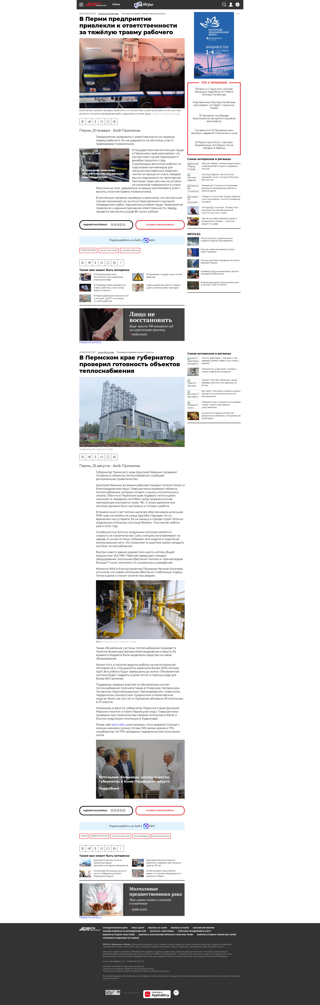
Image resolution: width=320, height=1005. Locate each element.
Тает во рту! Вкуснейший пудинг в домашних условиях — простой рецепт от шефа (219, 221)
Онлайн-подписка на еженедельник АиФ (124, 931)
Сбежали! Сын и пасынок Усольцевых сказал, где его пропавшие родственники (221, 405)
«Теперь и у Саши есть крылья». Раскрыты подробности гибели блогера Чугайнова (214, 92)
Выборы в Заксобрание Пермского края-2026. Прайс (166, 935)
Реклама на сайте (157, 928)
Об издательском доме (115, 928)
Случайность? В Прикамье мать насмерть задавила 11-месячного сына (214, 132)
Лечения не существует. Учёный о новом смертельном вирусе (219, 370)
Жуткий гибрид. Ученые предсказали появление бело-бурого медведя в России (221, 166)
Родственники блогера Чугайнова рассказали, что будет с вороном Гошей (214, 105)
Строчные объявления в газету (194, 931)
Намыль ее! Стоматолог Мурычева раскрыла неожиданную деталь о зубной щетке (220, 188)
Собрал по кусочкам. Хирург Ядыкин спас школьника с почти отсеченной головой (221, 199)
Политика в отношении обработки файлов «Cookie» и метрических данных (136, 971)
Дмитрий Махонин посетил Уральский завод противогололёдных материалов (111, 863)
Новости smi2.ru (90, 342)
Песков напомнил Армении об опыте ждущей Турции (220, 261)
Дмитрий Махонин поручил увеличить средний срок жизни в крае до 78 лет (163, 863)
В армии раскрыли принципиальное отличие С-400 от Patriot (220, 283)
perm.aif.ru (119, 724)
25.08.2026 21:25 (87, 352)
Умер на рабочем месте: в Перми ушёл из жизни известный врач (163, 286)
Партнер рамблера (132, 993)
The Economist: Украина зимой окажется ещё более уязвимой (217, 239)
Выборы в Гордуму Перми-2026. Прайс (216, 935)
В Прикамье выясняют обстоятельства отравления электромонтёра (108, 277)
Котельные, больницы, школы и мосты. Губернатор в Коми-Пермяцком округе (134, 779)
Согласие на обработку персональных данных (123, 966)
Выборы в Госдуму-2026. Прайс (119, 935)
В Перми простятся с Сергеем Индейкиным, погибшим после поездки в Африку (214, 145)
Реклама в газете (180, 928)
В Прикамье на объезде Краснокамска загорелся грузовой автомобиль (214, 118)
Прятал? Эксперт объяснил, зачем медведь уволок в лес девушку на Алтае (219, 383)
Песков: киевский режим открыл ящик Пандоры (218, 250)
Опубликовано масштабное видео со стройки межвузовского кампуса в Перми (164, 873)
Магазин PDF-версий (203, 928)
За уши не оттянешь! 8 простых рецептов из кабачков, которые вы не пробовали (221, 416)
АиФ (177, 113)
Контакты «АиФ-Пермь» (162, 931)
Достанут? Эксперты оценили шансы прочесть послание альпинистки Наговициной (221, 394)
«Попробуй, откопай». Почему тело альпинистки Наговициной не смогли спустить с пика (220, 210)
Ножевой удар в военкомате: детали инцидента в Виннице (220, 272)
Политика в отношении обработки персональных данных (128, 969)
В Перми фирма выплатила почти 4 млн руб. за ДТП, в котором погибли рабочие (111, 298)
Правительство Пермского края (96, 449)
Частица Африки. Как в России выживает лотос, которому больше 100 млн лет (220, 177)
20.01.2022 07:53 (87, 13)
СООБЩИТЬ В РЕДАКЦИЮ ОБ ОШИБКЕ (121, 938)
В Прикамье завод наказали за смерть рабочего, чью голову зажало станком (110, 288)
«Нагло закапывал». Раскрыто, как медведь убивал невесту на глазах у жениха (220, 361)
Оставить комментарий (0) (160, 225)
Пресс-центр (138, 928)
